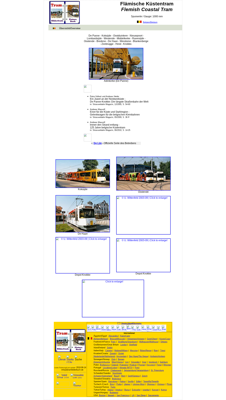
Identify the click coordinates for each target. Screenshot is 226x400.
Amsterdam (121, 356)
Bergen (121, 359)
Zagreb (113, 353)
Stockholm (117, 373)
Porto (137, 367)
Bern (123, 376)
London (123, 345)
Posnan (141, 365)
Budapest (114, 392)
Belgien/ (150, 22)
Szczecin (151, 365)
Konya (164, 390)
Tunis (113, 387)
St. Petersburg (157, 370)
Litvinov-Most (139, 384)
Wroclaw (167, 365)
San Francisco (123, 395)
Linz (127, 362)
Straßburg (127, 342)
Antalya (118, 390)
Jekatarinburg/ (136, 370)
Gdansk (115, 365)
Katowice (124, 365)
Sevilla (131, 381)
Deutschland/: (131, 323)
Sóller (138, 381)
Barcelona (112, 381)
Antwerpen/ (136, 339)
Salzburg (164, 362)
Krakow (133, 365)
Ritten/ (145, 350)
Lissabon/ (110, 367)
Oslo (113, 359)
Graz (144, 362)
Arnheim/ (157, 356)
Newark (111, 395)
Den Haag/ (138, 356)
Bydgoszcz (105, 365)
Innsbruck (153, 362)
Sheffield (133, 345)
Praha (119, 384)
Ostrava (160, 384)
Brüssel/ (117, 339)
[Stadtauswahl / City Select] (70, 359)
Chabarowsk (116, 370)
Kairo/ (125, 336)
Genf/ (134, 376)
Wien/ (117, 362)
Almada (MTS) (125, 367)
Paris (113, 342)
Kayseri (155, 390)
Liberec (127, 384)
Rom (156, 350)
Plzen (169, 384)
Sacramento (153, 395)
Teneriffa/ (151, 381)
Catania (108, 350)
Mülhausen (148, 342)
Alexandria (113, 336)
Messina (134, 350)
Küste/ (164, 339)
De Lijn (98, 143)
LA (133, 395)
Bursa (127, 390)
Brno (112, 384)
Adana (110, 390)
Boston (102, 395)
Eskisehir (136, 390)
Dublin (110, 347)
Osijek (121, 353)
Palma (122, 381)
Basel (116, 376)
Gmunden (135, 362)
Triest (162, 350)
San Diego (141, 395)
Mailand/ (121, 350)
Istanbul (146, 390)
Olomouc (151, 384)
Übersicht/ (69, 28)
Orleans (164, 342)
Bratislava (116, 379)
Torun (159, 365)
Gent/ (152, 339)
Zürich (144, 376)
